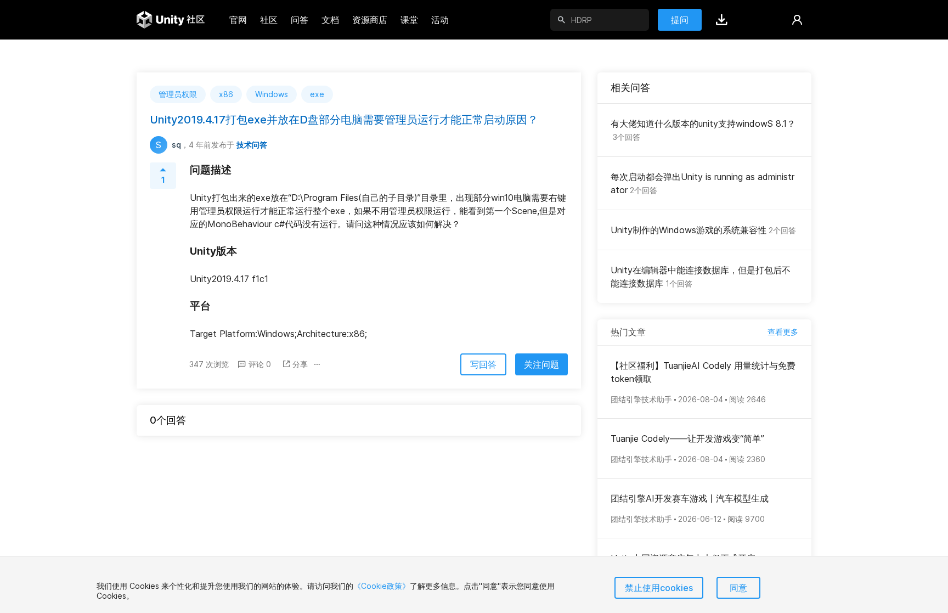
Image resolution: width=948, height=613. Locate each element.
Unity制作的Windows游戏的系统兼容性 (703, 229)
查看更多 (783, 331)
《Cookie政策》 (381, 585)
